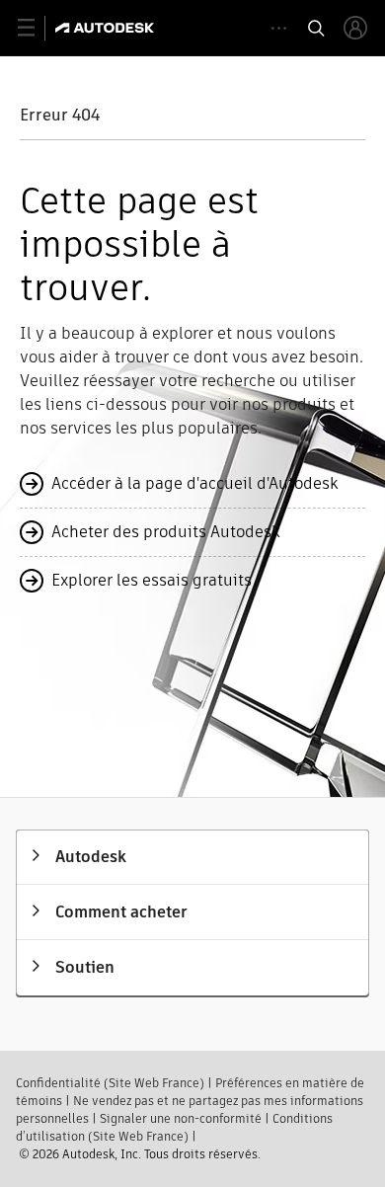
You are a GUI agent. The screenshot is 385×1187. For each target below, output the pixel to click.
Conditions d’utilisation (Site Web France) (174, 1127)
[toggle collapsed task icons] (279, 28)
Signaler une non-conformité (181, 1118)
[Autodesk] (107, 28)
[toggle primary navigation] (37, 28)
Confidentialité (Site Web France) (110, 1082)
